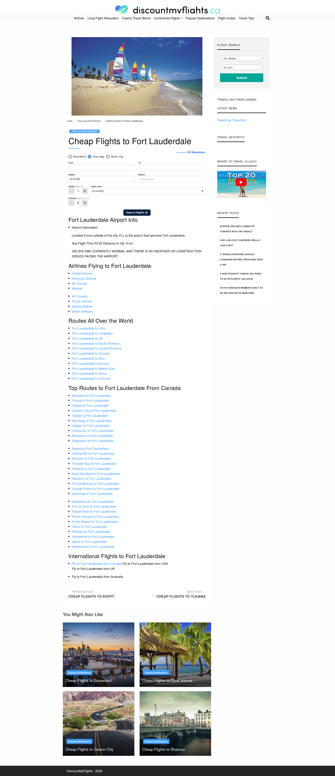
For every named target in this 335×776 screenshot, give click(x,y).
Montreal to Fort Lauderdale (91, 395)
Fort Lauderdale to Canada (91, 353)
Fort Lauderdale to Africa (89, 373)
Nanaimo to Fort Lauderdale (91, 478)
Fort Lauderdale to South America (95, 343)
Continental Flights (167, 18)
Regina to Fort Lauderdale (90, 448)
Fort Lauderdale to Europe (90, 363)
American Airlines (84, 278)
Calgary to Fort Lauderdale (90, 425)
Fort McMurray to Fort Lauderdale (95, 483)
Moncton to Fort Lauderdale (91, 458)
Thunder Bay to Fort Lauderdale (94, 463)
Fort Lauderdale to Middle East (93, 368)
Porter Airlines (82, 301)
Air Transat (79, 283)
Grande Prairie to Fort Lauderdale (95, 488)
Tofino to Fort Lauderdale (89, 526)
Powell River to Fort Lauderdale (94, 511)
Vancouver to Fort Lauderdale (92, 430)
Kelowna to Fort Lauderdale (91, 468)
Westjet (77, 288)
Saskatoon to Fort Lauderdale (92, 440)
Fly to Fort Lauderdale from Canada (97, 563)
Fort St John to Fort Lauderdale (94, 506)
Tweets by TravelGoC (232, 120)
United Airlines (82, 273)
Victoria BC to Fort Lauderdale (93, 453)
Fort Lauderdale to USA (88, 328)
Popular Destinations (200, 18)
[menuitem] (79, 17)
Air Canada (80, 296)
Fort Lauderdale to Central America (96, 348)
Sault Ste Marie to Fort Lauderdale (96, 473)
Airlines (79, 18)
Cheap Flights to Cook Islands (167, 680)
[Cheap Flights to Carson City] (98, 723)
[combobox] (241, 58)
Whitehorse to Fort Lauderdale (93, 546)
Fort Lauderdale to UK (87, 338)
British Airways (82, 311)
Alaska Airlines (82, 306)
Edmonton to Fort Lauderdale (92, 435)
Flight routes (226, 18)
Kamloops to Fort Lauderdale (92, 493)
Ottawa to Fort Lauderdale (90, 405)
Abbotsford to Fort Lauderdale (93, 501)
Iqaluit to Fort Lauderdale (89, 541)
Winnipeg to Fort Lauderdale (92, 420)
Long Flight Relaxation (103, 18)
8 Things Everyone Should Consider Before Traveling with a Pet (241, 259)
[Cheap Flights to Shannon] (175, 723)
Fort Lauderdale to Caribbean (92, 333)
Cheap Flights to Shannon (164, 749)
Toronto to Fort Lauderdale (90, 400)
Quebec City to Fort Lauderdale (94, 410)
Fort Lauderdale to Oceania (91, 378)
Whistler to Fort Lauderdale (91, 531)
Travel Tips (246, 18)
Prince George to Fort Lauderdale (95, 516)
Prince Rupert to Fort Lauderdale (95, 521)
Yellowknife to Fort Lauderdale (93, 536)
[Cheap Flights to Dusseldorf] (98, 654)
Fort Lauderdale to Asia (88, 358)
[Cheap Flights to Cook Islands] (175, 654)
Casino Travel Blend (136, 18)
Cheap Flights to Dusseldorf (88, 680)
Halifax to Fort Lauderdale (90, 415)
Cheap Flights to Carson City (89, 749)
